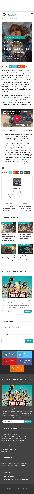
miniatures (12, 167)
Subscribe (28, 311)
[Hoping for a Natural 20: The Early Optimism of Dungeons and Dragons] (8, 249)
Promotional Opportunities (8, 449)
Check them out (21, 145)
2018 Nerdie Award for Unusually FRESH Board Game (9, 208)
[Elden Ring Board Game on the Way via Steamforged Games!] (25, 249)
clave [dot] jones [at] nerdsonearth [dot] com (13, 436)
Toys (23, 37)
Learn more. (23, 465)
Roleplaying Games (10, 37)
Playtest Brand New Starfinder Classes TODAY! (25, 208)
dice (16, 102)
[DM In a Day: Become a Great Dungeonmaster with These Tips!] (25, 227)
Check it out (28, 164)
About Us (4, 451)
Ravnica (18, 167)
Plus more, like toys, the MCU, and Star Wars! (15, 479)
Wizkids (24, 167)
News (18, 37)
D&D (7, 167)
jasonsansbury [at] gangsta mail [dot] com (12, 440)
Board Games (7, 469)
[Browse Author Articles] (17, 182)
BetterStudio (21, 491)
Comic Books (7, 472)
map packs (10, 102)
